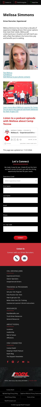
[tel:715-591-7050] (16, 258)
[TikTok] (18, 362)
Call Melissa (7, 75)
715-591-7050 (33, 381)
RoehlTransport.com (10, 401)
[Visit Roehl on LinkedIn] (28, 362)
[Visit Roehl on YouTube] (23, 362)
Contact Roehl (11, 348)
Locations (10, 329)
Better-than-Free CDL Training (17, 300)
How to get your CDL (13, 297)
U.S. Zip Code (7, 224)
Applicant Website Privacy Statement (31, 393)
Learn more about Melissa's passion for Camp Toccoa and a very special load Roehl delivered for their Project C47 (20, 109)
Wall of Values (11, 335)
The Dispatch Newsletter (15, 356)
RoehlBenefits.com (13, 313)
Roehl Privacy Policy (10, 397)
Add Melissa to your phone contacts (16, 77)
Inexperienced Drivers (14, 282)
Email (5, 205)
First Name (6, 186)
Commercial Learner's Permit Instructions (20, 303)
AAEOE (31, 390)
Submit (20, 238)
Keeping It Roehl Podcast (15, 351)
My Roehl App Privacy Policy (10, 393)
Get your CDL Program (14, 292)
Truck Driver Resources (14, 316)
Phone (5, 215)
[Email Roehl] (24, 258)
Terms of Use (31, 397)
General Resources (13, 319)
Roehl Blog (10, 354)
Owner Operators (12, 279)
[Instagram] (13, 362)
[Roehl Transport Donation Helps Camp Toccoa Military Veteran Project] (20, 105)
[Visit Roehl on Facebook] (8, 362)
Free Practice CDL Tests (14, 295)
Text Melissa (7, 73)
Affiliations (10, 338)
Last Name (6, 195)
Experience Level (8, 176)
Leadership (10, 332)
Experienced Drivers (13, 276)
